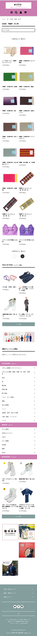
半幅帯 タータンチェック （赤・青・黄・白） (25, 189)
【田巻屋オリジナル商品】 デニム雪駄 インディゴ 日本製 (26, 288)
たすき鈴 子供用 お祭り (9, 287)
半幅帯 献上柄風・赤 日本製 (27, 162)
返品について (11, 621)
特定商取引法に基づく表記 (22, 621)
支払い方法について (15, 619)
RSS (22, 623)
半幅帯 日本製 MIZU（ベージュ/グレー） (26, 137)
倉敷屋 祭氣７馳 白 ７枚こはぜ (10, 315)
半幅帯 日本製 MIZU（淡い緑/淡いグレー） (10, 163)
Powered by (8, 632)
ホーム (3, 19)
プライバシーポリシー (15, 623)
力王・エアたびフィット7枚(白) (9, 479)
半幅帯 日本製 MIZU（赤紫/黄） (9, 189)
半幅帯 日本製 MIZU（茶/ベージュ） (10, 137)
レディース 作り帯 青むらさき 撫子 (26, 240)
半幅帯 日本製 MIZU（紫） (9, 110)
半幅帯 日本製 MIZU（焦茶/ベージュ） (27, 111)
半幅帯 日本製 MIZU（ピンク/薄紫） (27, 61)
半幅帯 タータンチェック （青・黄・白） (25, 214)
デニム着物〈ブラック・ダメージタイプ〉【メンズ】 (26, 315)
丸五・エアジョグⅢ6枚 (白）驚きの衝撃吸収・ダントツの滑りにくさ (10, 506)
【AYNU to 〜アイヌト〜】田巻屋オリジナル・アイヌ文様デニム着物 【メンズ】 (27, 506)
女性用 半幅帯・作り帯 (15, 19)
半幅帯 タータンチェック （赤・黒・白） (8, 214)
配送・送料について (25, 619)
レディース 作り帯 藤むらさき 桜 (10, 240)
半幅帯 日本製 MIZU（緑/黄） (10, 86)
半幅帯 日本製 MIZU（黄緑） (26, 86)
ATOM (25, 623)
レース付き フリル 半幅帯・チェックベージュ (9, 61)
